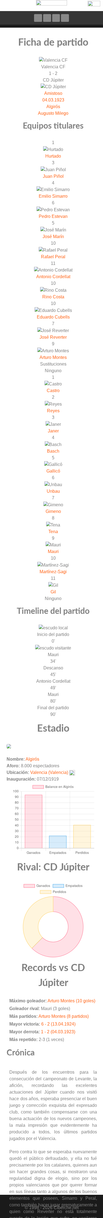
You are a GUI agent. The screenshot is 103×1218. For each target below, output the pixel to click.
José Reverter (53, 337)
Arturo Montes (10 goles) (71, 1000)
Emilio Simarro (53, 196)
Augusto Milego (53, 113)
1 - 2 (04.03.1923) (58, 1031)
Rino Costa (53, 296)
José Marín (53, 236)
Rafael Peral (53, 256)
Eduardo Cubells (53, 317)
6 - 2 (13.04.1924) (58, 1024)
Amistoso (53, 93)
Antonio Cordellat (53, 276)
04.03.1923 (53, 100)
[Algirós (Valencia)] (9, 746)
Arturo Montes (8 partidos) (63, 1016)
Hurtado (53, 156)
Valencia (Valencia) (49, 772)
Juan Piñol (53, 176)
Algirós (53, 106)
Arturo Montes (53, 357)
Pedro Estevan (53, 216)
